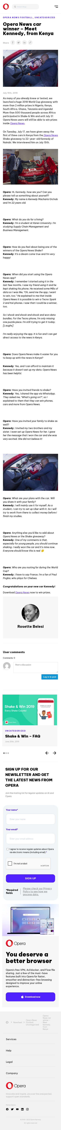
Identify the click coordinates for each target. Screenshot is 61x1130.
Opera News (17, 123)
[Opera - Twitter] (12, 1109)
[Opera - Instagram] (27, 1109)
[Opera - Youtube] (17, 1109)
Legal (9, 1061)
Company (12, 1073)
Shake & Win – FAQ (22, 736)
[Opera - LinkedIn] (22, 1109)
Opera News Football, (19, 17)
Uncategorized (45, 17)
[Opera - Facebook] (7, 1109)
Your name (11, 810)
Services (11, 1039)
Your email (11, 829)
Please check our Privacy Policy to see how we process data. (37, 891)
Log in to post (49, 677)
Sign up (30, 878)
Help (8, 1050)
